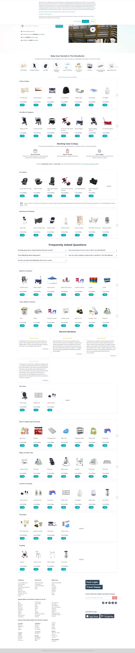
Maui (36, 605)
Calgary (20, 634)
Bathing (54, 590)
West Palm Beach (56, 614)
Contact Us (20, 594)
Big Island (20, 605)
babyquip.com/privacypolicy (45, 14)
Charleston (20, 609)
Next (117, 95)
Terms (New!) (83, 650)
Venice (53, 627)
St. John (37, 626)
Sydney (20, 629)
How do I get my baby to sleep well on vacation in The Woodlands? (91, 255)
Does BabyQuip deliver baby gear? (29, 255)
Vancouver (20, 640)
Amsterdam (38, 637)
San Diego (54, 604)
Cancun (53, 634)
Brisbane (20, 625)
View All (109, 186)
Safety (53, 594)
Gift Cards (20, 585)
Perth (19, 628)
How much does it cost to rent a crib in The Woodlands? (87, 250)
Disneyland (20, 616)
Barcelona (37, 638)
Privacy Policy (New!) (64, 650)
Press (36, 587)
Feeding (54, 588)
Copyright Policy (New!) (74, 650)
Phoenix (37, 616)
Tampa (53, 611)
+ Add (22, 105)
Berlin (36, 640)
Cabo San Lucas (55, 632)
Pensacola (37, 615)
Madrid (53, 624)
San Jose (37, 633)
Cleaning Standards (56, 582)
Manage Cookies (89, 650)
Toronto (20, 638)
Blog (36, 588)
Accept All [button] (85, 21)
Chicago (20, 611)
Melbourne (20, 626)
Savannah (54, 610)
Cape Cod (20, 608)
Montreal (20, 637)
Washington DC (55, 613)
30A (19, 602)
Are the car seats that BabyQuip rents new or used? (35, 260)
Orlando (37, 612)
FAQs (19, 596)
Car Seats (54, 587)
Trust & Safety (21, 584)
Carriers (53, 591)
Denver (20, 613)
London (53, 622)
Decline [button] (93, 21)
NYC (36, 609)
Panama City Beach (40, 613)
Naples (36, 608)
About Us (20, 590)
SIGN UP (114, 597)
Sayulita (53, 637)
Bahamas (37, 625)
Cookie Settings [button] (77, 21)
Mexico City (54, 635)
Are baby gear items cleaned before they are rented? (35, 250)
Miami (36, 606)
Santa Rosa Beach (56, 607)
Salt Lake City (55, 602)
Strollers (54, 585)
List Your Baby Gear (23, 582)
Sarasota (54, 608)
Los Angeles (38, 603)
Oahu (36, 611)
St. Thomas (37, 629)
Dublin (53, 625)
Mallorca (54, 628)
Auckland (54, 641)
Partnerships (38, 584)
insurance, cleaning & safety (91, 164)
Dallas (19, 612)
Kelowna (20, 636)
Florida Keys (38, 602)
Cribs (53, 584)
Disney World (21, 615)
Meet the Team (22, 591)
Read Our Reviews (22, 593)
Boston (20, 606)
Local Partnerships (39, 585)
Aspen (19, 603)
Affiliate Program (39, 582)
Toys (53, 593)
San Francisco (55, 605)
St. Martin (37, 628)
